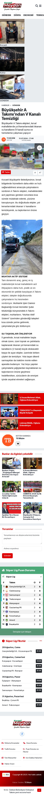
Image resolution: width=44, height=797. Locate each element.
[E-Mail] (18, 444)
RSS (7, 775)
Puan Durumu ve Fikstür (31, 750)
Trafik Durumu (9, 749)
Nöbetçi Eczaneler (12, 743)
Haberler (5, 105)
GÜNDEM (6, 15)
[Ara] (36, 6)
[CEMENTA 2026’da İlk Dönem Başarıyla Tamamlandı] (32, 487)
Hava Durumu (31, 743)
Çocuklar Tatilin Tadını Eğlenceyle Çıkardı (9, 496)
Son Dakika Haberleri (34, 758)
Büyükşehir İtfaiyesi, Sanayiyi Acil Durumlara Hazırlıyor (32, 517)
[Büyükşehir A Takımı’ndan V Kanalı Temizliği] (22, 156)
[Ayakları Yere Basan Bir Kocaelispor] (11, 508)
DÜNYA (17, 15)
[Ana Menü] (40, 6)
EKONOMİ (28, 15)
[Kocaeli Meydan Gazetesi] (12, 6)
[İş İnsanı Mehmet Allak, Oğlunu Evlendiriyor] (32, 463)
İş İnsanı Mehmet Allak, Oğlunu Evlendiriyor (30, 473)
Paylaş (7, 172)
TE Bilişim (20, 438)
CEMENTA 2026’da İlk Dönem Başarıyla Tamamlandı (32, 496)
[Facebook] (22, 734)
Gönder (7, 556)
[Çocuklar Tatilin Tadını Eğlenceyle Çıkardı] (11, 487)
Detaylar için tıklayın (22, 632)
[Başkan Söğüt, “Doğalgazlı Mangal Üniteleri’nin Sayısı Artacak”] (11, 463)
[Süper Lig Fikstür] (41, 641)
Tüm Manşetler (10, 758)
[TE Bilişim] (8, 440)
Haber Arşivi (9, 764)
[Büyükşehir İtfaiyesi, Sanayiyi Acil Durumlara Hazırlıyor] (32, 508)
